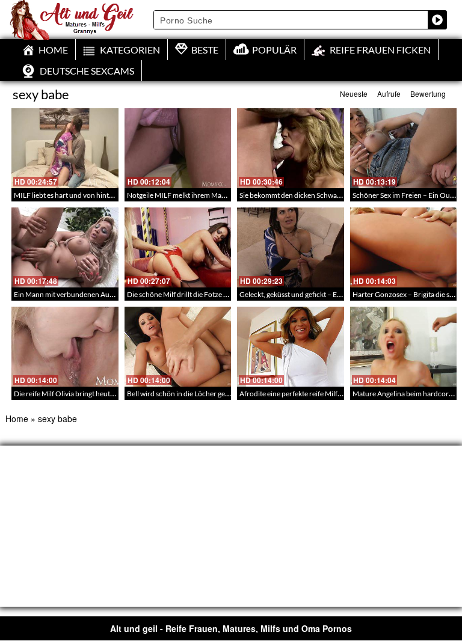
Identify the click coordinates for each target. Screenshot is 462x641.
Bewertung (428, 93)
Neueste (354, 93)
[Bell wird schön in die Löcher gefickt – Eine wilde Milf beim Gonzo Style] (178, 347)
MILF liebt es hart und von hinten (65, 195)
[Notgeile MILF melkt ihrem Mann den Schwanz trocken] (178, 148)
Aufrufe (389, 93)
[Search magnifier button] (437, 19)
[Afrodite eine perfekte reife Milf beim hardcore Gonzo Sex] (290, 347)
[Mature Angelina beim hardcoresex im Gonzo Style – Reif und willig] (403, 347)
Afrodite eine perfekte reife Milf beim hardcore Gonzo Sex (329, 393)
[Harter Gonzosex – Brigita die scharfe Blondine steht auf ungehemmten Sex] (403, 247)
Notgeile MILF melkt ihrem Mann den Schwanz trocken (212, 195)
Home (16, 419)
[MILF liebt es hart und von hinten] (65, 148)
